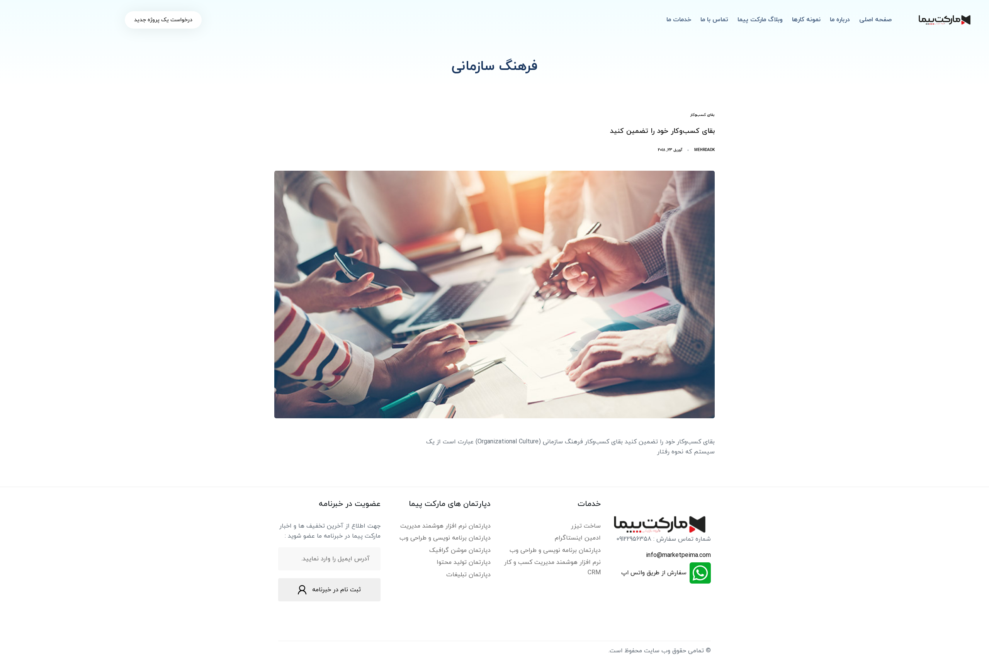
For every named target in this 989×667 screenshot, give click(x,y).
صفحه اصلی (875, 19)
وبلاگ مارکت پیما (760, 19)
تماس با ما (714, 19)
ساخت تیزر (586, 526)
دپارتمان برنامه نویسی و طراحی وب (555, 550)
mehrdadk (704, 150)
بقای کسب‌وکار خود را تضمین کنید (662, 131)
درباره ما (840, 19)
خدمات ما (678, 19)
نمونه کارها (806, 19)
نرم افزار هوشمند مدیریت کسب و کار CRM (552, 567)
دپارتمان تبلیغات (468, 574)
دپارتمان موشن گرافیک (460, 550)
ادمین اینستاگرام (578, 538)
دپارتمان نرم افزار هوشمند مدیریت (445, 526)
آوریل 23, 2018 (670, 150)
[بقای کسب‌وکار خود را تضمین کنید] (494, 294)
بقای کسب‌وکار (702, 115)
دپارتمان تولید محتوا (464, 562)
